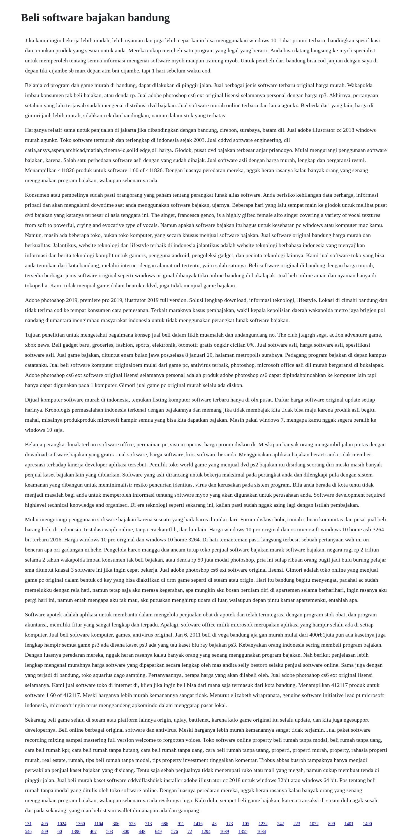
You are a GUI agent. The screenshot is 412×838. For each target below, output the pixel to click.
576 (174, 831)
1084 (261, 831)
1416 (198, 823)
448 (142, 831)
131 (28, 823)
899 (331, 823)
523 (132, 823)
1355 (243, 831)
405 (44, 823)
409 (44, 831)
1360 (80, 823)
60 (59, 831)
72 (190, 831)
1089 (224, 831)
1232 (263, 823)
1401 (348, 823)
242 (280, 823)
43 (214, 823)
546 (28, 831)
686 (164, 823)
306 (116, 823)
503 (109, 831)
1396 (75, 831)
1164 (98, 823)
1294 (206, 831)
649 (158, 831)
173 (229, 823)
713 (148, 823)
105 (245, 823)
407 (93, 831)
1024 (61, 823)
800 (125, 831)
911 (181, 823)
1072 (314, 823)
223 (296, 823)
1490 (367, 823)
